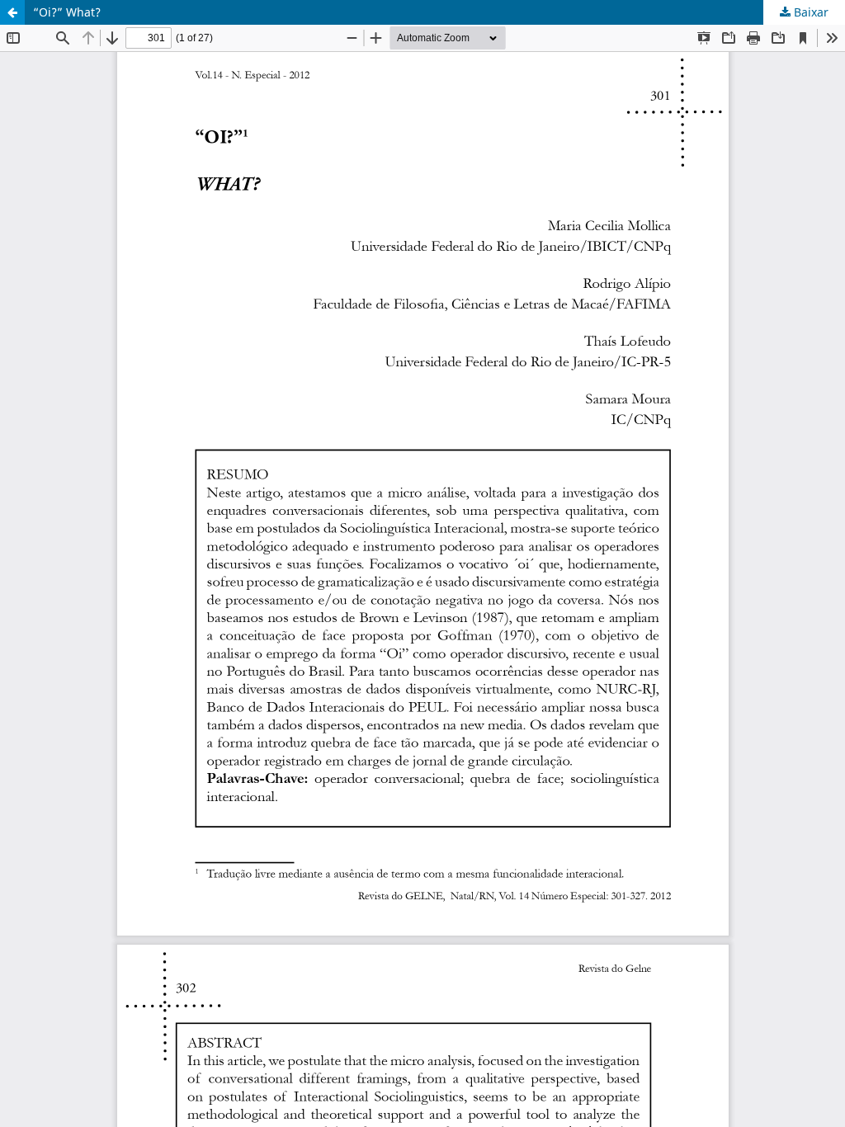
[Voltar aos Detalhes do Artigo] (12, 12)
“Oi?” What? (67, 12)
